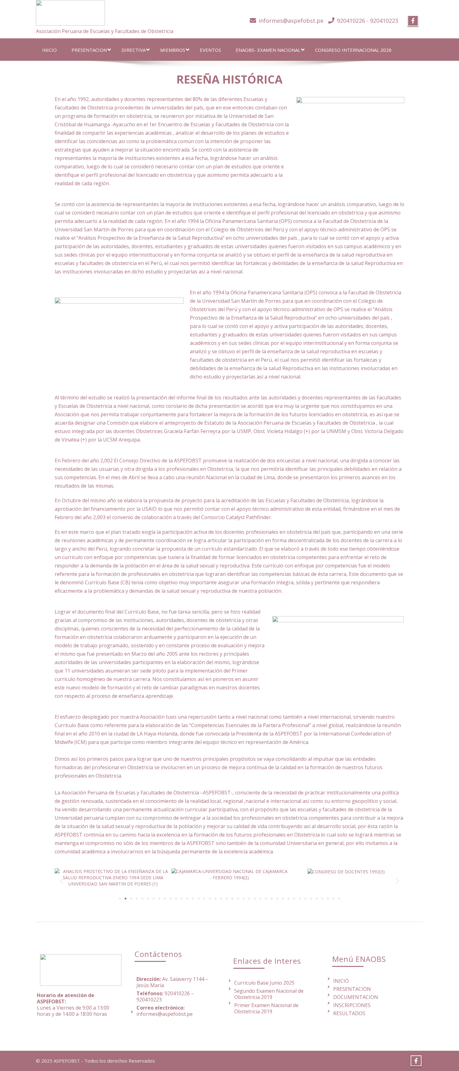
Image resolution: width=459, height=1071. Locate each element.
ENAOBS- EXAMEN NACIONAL (268, 50)
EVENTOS (210, 50)
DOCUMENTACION (355, 997)
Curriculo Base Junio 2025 (264, 982)
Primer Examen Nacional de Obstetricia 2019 (266, 1008)
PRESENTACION (89, 50)
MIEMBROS (172, 50)
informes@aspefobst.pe (291, 20)
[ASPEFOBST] (70, 11)
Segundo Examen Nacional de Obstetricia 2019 (269, 994)
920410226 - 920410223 (367, 20)
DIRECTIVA (133, 50)
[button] (62, 881)
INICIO (49, 50)
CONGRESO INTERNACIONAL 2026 (353, 50)
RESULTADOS (349, 1013)
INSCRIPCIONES (352, 1005)
